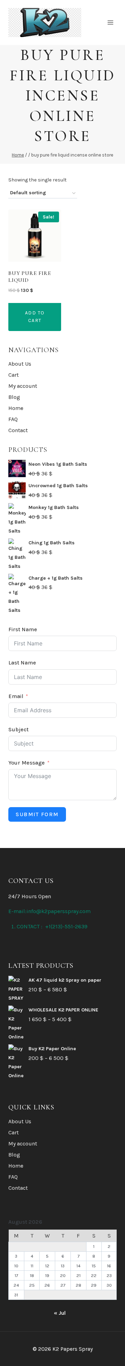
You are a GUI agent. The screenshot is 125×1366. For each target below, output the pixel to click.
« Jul (60, 1313)
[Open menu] (110, 22)
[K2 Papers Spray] (44, 22)
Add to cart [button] (35, 316)
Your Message (26, 762)
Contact (18, 430)
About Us (19, 363)
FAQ (13, 419)
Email (15, 696)
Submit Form (37, 814)
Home (15, 408)
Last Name (22, 662)
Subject (18, 729)
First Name (22, 629)
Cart (13, 375)
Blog (14, 397)
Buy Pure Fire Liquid (29, 276)
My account (22, 386)
